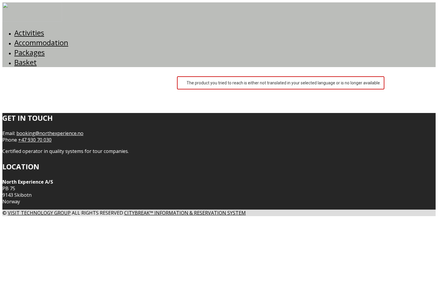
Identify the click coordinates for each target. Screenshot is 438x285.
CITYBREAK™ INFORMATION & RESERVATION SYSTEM (185, 213)
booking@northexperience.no (49, 133)
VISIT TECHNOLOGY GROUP (39, 213)
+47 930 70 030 (35, 140)
